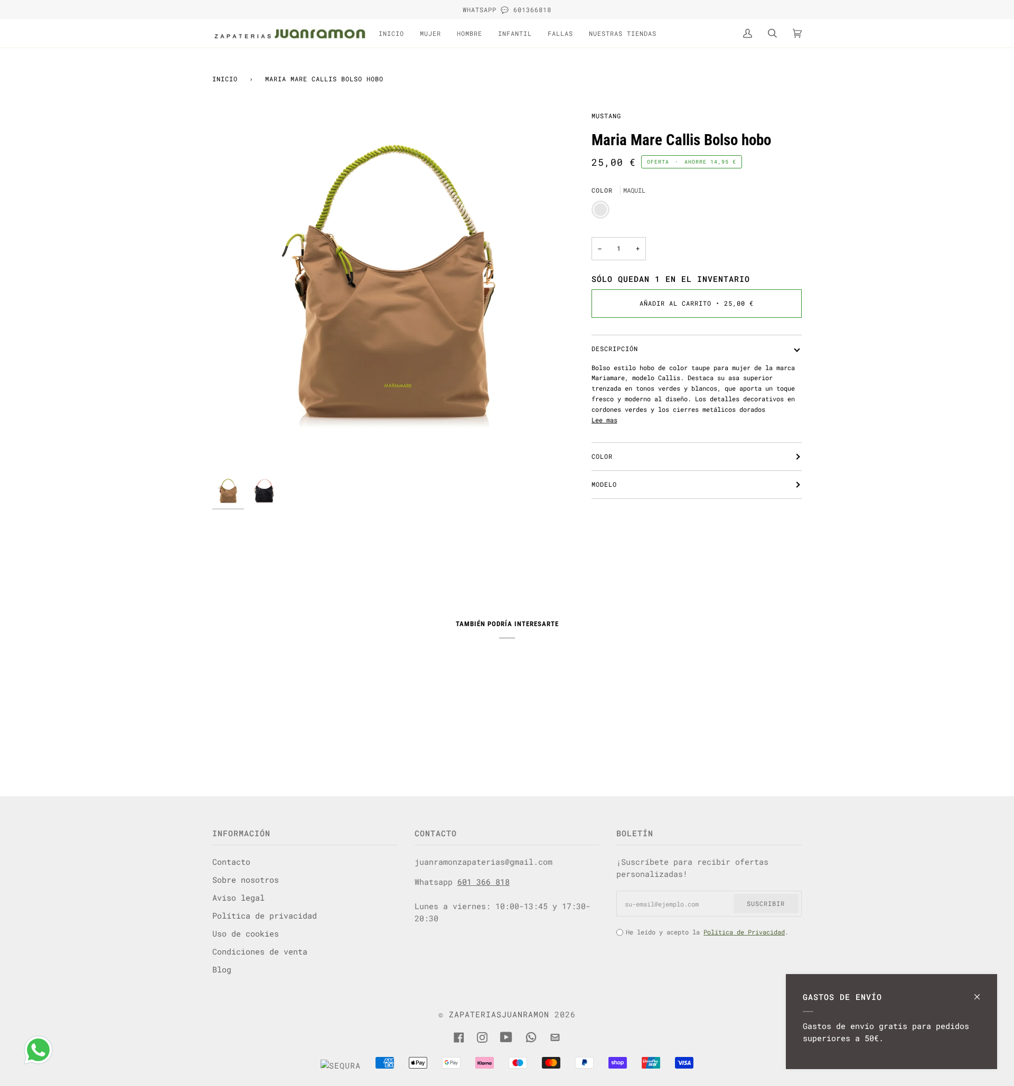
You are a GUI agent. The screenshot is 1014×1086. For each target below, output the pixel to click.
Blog (221, 969)
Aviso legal (238, 897)
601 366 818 (483, 881)
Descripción (615, 348)
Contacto (231, 861)
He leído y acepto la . (707, 932)
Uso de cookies (245, 933)
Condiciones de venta (259, 951)
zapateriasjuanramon (499, 1014)
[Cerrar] (981, 991)
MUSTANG (606, 115)
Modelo (604, 484)
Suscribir (766, 903)
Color (602, 456)
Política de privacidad (264, 915)
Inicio (225, 78)
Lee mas (604, 419)
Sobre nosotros (245, 879)
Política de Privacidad (744, 932)
